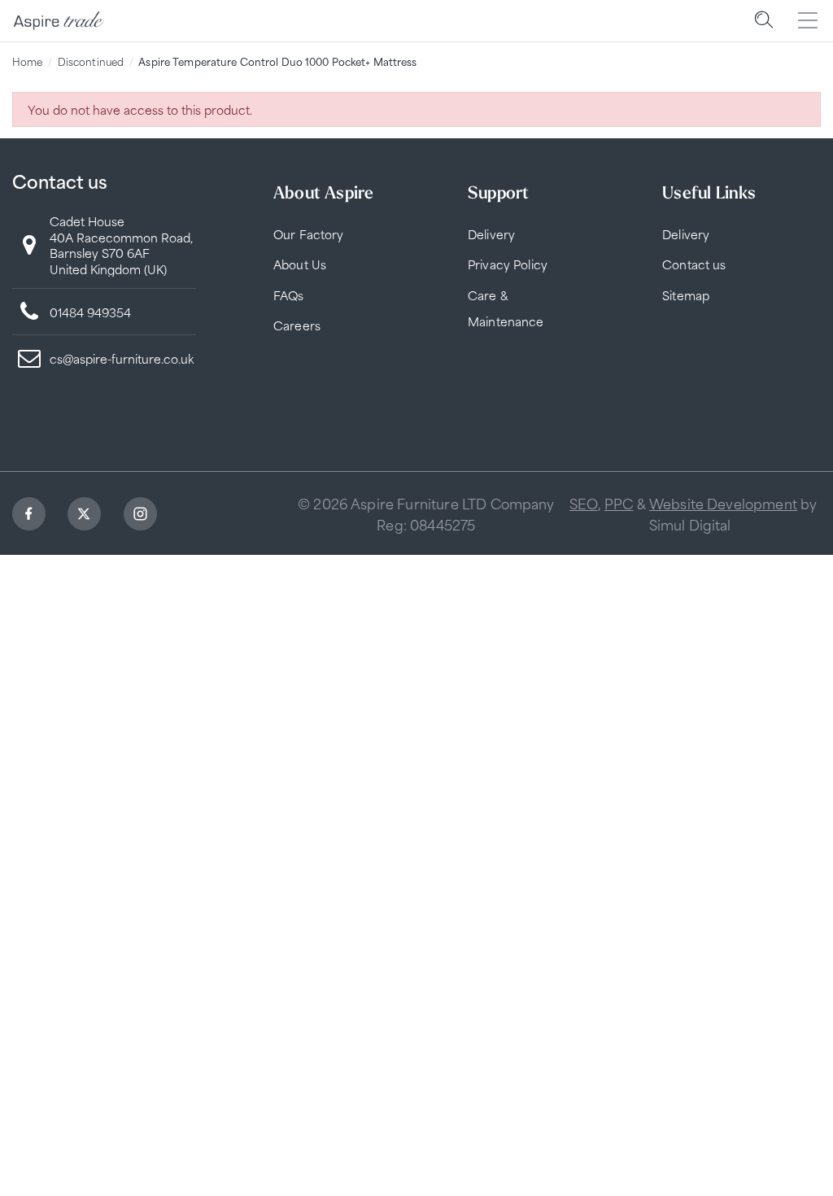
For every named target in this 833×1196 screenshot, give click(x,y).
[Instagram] (142, 516)
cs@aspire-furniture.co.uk (122, 358)
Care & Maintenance (506, 308)
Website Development (723, 502)
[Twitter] (86, 516)
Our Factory (308, 234)
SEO (583, 502)
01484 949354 (90, 312)
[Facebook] (31, 516)
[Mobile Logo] (58, 21)
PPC (618, 502)
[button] (764, 20)
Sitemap (685, 295)
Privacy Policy (507, 264)
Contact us (694, 264)
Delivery (491, 234)
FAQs (288, 295)
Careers (297, 325)
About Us (299, 264)
